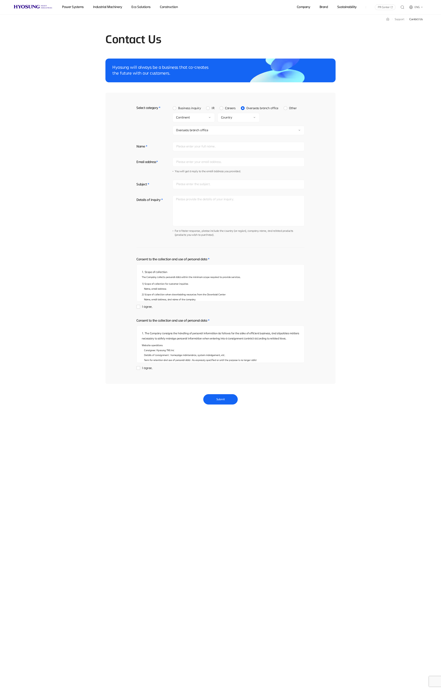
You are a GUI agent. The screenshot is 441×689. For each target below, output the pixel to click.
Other (293, 108)
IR (213, 108)
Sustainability (347, 7)
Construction (169, 7)
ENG (417, 7)
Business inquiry (189, 108)
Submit (220, 399)
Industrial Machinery (107, 7)
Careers (230, 108)
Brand (324, 7)
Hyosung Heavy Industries (33, 7)
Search (402, 7)
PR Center (384, 7)
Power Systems (73, 7)
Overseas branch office (262, 108)
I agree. (147, 307)
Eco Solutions (141, 7)
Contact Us (416, 19)
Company (303, 7)
